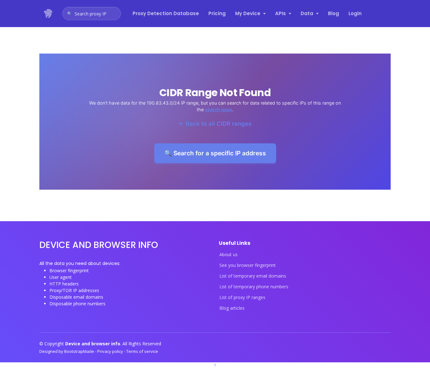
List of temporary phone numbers (253, 287)
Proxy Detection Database (166, 13)
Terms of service (142, 351)
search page (218, 109)
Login (355, 13)
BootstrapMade (79, 351)
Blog (333, 13)
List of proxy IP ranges (242, 297)
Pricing (217, 13)
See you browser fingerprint (247, 265)
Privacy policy (110, 351)
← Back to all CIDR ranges (215, 123)
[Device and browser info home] (48, 13)
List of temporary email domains (252, 276)
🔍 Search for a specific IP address (215, 153)
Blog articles (232, 308)
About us (228, 254)
